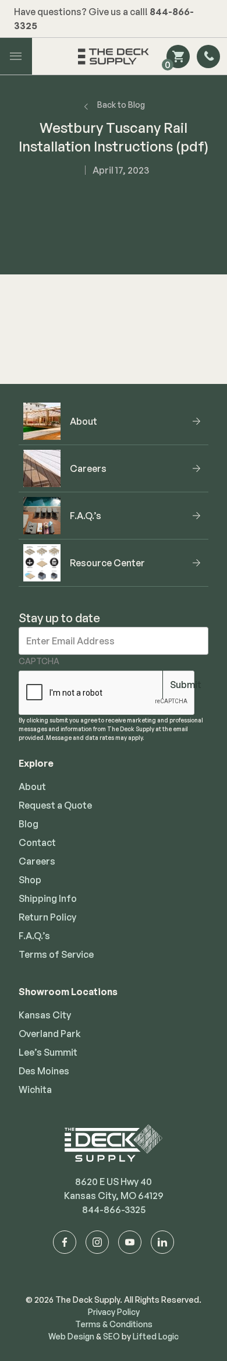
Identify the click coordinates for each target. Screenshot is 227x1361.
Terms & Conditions (113, 1324)
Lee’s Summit (48, 1052)
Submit (185, 684)
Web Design (71, 1336)
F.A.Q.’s (34, 936)
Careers (37, 861)
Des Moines (44, 1071)
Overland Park (50, 1033)
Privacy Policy (114, 1312)
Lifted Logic (156, 1336)
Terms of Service (56, 954)
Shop (30, 880)
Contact (37, 842)
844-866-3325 (114, 1209)
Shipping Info (48, 898)
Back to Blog (121, 105)
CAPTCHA (39, 661)
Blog (28, 824)
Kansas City (45, 1015)
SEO (111, 1336)
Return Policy (47, 917)
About (32, 786)
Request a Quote (55, 805)
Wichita (35, 1089)
